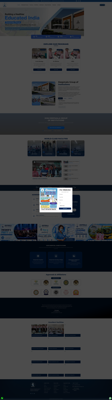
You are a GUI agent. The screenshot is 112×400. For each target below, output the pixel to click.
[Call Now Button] (2, 398)
